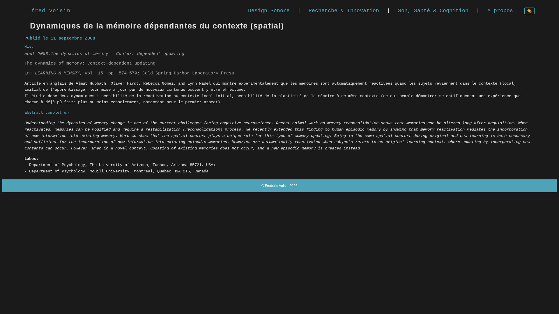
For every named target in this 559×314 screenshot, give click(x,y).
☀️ (529, 11)
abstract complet (46, 112)
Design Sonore (269, 11)
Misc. (30, 46)
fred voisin (50, 11)
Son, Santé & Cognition (433, 11)
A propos (500, 11)
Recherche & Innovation (344, 11)
